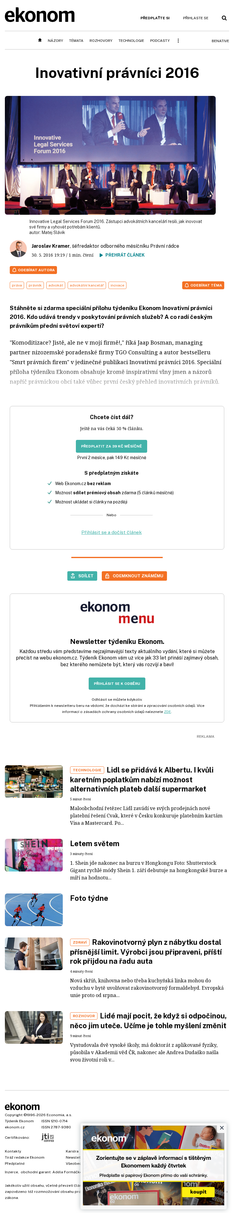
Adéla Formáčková (69, 1172)
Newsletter (75, 1157)
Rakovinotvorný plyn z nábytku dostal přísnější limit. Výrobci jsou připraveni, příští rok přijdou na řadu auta (146, 951)
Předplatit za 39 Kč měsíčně (111, 446)
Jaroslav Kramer (51, 246)
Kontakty (13, 1151)
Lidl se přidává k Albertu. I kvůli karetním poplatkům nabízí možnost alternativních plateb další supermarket (142, 779)
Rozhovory (101, 40)
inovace (117, 285)
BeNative (220, 41)
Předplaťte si (155, 18)
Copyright (14, 1115)
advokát (55, 285)
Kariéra (72, 1151)
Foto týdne (89, 898)
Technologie (131, 40)
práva (17, 285)
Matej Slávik (53, 232)
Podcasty (160, 40)
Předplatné (15, 1163)
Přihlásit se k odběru (117, 683)
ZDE (167, 712)
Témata (76, 40)
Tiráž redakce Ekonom (24, 1157)
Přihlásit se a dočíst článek (111, 532)
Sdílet (86, 575)
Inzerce (11, 1172)
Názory (55, 40)
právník (35, 285)
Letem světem (94, 843)
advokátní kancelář (87, 285)
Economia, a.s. (59, 1115)
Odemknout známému (138, 575)
